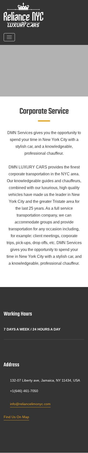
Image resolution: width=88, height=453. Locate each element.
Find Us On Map (16, 417)
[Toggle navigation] (9, 37)
